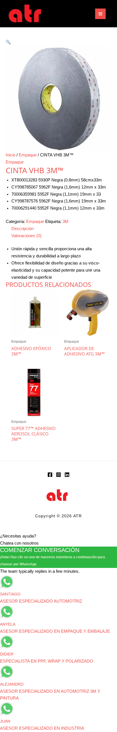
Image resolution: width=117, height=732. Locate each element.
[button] (8, 42)
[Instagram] (58, 474)
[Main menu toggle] (100, 14)
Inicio (10, 155)
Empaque (28, 155)
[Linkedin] (67, 474)
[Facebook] (50, 474)
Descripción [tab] (22, 228)
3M (65, 221)
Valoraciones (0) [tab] (26, 235)
